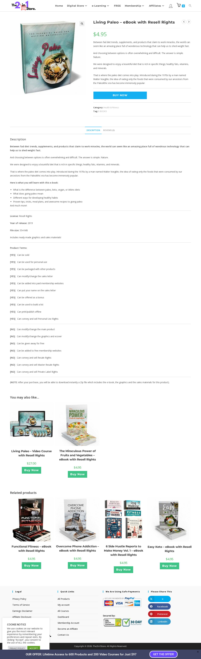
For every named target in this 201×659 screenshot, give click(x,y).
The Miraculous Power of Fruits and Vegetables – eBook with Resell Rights (77, 455)
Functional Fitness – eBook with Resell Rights (31, 549)
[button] (81, 23)
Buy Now (120, 95)
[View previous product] (184, 22)
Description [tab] (93, 130)
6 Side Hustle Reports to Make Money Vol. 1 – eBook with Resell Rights (123, 551)
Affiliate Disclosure (21, 616)
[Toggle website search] (190, 6)
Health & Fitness (111, 107)
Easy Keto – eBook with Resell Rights (170, 549)
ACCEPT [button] (34, 648)
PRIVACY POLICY (17, 648)
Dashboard (63, 616)
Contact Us (63, 634)
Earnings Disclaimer (22, 610)
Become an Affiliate (68, 628)
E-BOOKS (102, 111)
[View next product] (189, 22)
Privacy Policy (19, 598)
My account (64, 604)
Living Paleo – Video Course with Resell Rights (31, 453)
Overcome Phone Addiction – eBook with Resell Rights (77, 548)
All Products (64, 598)
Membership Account (68, 622)
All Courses (63, 610)
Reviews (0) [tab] (109, 130)
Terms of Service (21, 604)
